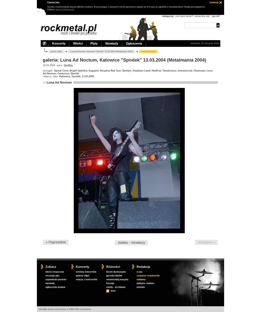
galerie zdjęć (56, 51)
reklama (141, 279)
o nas (140, 272)
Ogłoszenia (134, 43)
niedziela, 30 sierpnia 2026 (204, 43)
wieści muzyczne (54, 272)
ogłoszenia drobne (55, 287)
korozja (110, 283)
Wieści (78, 43)
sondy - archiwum (116, 287)
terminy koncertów (86, 272)
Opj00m (68, 65)
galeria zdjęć (83, 275)
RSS (113, 291)
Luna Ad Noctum (59, 82)
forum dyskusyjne (116, 272)
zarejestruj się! (202, 16)
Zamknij (214, 2)
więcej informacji (65, 9)
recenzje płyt (52, 275)
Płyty (94, 43)
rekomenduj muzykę (117, 279)
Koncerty (59, 43)
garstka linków (114, 275)
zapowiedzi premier (55, 279)
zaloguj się (167, 16)
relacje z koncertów (86, 279)
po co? (216, 16)
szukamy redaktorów (148, 275)
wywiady (50, 283)
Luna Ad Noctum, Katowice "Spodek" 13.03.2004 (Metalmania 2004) (101, 51)
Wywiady (111, 43)
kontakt (141, 287)
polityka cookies (145, 283)
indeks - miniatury (131, 243)
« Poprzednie (56, 242)
